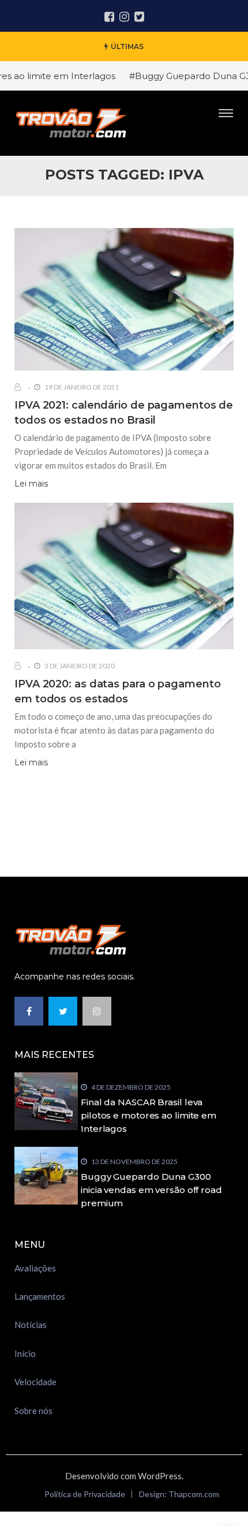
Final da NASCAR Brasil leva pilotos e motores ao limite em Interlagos (148, 1115)
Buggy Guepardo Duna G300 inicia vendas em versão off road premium (151, 1190)
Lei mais (31, 483)
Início (25, 1353)
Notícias (30, 1324)
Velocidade (35, 1382)
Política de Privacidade (84, 1494)
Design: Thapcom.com (179, 1494)
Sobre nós (33, 1410)
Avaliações (35, 1268)
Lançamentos (39, 1296)
